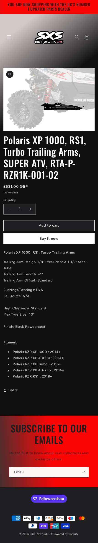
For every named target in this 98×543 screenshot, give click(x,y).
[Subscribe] (84, 472)
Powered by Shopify (66, 534)
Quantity (9, 200)
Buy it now (49, 239)
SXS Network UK (41, 534)
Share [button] (13, 390)
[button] (9, 37)
